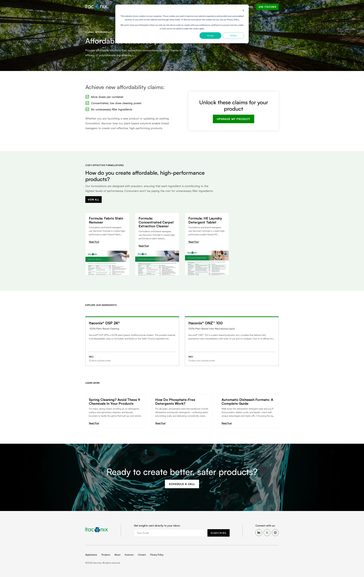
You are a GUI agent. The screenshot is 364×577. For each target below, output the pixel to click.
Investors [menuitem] (129, 554)
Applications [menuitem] (91, 554)
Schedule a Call (182, 484)
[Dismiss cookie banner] (243, 11)
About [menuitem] (117, 554)
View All (93, 199)
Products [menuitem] (105, 554)
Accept (210, 35)
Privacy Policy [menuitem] (156, 554)
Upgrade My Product (233, 118)
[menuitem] (258, 532)
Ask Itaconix (267, 6)
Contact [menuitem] (142, 554)
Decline (233, 35)
